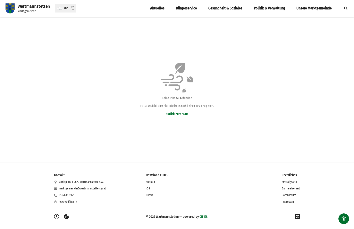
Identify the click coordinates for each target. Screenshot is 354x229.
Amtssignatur (289, 182)
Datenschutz (289, 195)
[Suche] (346, 8)
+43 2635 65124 (67, 195)
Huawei (150, 195)
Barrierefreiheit (291, 188)
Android (150, 182)
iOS (148, 188)
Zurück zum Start (177, 114)
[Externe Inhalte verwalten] (66, 216)
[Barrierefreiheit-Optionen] (56, 216)
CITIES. (204, 217)
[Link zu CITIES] (297, 216)
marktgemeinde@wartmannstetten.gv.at (82, 188)
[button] (68, 202)
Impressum (288, 202)
